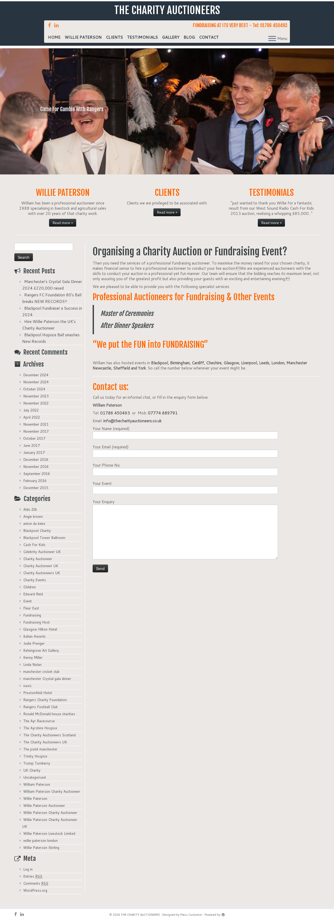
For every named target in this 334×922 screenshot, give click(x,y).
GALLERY (171, 37)
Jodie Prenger (34, 643)
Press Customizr (191, 915)
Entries (32, 876)
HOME (54, 37)
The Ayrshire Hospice (40, 728)
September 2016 (36, 473)
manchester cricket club (41, 671)
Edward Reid (33, 594)
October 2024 (34, 389)
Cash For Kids (34, 544)
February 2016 (34, 480)
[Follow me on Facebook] (51, 25)
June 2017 (31, 445)
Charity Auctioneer (37, 558)
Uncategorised (34, 777)
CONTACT (209, 37)
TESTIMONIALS (142, 37)
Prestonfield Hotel (37, 692)
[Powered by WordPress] (223, 913)
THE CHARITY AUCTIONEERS (167, 10)
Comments (35, 883)
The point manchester (40, 749)
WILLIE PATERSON (83, 37)
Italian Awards (34, 636)
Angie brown (33, 516)
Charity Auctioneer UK (40, 565)
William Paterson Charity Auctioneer (51, 791)
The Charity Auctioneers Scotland (49, 735)
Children (29, 587)
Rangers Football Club (40, 706)
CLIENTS (114, 37)
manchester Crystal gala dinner (47, 678)
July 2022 (31, 410)
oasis (27, 685)
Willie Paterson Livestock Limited (49, 833)
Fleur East (31, 608)
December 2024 (35, 375)
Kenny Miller (33, 657)
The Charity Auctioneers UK (45, 742)
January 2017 (34, 452)
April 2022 (31, 417)
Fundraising (32, 615)
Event (27, 601)
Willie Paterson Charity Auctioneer (50, 812)
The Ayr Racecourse (39, 721)
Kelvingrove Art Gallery (41, 650)
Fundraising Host (36, 622)
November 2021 (36, 424)
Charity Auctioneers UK (41, 573)
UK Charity (31, 770)
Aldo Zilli (30, 509)
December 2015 (35, 487)
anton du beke (34, 523)
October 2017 (34, 438)
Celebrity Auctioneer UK (42, 551)
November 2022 (36, 403)
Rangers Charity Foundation (45, 699)
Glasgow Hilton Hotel (40, 629)
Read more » (62, 222)
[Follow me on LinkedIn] (58, 25)
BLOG (189, 37)
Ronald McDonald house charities (49, 714)
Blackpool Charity (37, 530)
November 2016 (36, 466)
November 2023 (36, 396)
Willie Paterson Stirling (41, 847)
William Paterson (36, 784)
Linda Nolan (32, 664)
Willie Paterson (35, 798)
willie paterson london (40, 840)
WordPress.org (35, 890)
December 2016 (35, 459)
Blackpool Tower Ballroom (44, 537)
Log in (28, 869)
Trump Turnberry (36, 763)
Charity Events (34, 580)
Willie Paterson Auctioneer (44, 805)
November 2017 (36, 431)
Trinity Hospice (35, 756)
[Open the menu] (272, 39)
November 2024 (36, 382)
